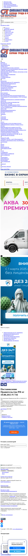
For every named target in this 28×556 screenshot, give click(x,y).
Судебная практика (5, 77)
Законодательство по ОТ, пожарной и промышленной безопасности (10, 83)
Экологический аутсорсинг (7, 135)
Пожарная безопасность (7, 111)
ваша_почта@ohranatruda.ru (11, 5)
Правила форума (5, 147)
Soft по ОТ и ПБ (9, 32)
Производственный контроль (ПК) (9, 131)
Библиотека (8, 30)
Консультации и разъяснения (8, 74)
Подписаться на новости (10, 4)
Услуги (7, 36)
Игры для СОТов (5, 169)
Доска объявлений (5, 161)
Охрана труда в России (6, 476)
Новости (7, 28)
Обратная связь (7, 1)
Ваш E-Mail (3, 446)
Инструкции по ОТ (6, 85)
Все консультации (5, 94)
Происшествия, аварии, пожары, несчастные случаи (14, 71)
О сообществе (4, 152)
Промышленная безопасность (8, 110)
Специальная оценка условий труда (10, 132)
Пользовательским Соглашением (9, 505)
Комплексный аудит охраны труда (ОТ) (11, 127)
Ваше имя (3, 444)
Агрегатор (7, 35)
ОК (5, 551)
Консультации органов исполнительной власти (13, 95)
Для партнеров (4, 119)
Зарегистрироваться (6, 554)
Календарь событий (9, 29)
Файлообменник (5, 158)
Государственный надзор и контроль (10, 67)
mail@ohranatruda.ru (6, 481)
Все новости (4, 63)
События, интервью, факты (8, 70)
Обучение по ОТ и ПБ (6, 103)
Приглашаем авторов (6, 148)
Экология (3, 114)
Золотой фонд (8, 39)
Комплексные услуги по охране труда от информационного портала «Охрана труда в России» (12, 125)
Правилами (12, 496)
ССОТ (6, 41)
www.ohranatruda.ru (17, 529)
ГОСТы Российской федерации (9, 86)
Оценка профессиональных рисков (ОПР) (11, 128)
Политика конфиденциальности (9, 491)
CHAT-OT (3, 164)
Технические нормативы (7, 87)
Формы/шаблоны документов (8, 90)
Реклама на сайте (8, 3)
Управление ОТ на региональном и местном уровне (14, 69)
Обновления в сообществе (7, 153)
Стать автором (7, 7)
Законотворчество (5, 65)
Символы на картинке (7, 465)
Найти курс (14, 432)
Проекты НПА (4, 75)
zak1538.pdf (4, 409)
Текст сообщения (5, 447)
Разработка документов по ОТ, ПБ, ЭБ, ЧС (11, 134)
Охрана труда (4, 66)
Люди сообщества (5, 155)
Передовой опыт (5, 73)
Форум (7, 38)
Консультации (8, 33)
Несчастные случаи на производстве (10, 102)
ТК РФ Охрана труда (6, 89)
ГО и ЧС (3, 113)
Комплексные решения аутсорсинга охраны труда (13, 130)
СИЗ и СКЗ (3, 109)
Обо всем (3, 78)
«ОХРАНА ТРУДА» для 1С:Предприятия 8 (12, 139)
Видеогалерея (4, 160)
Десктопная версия (5, 487)
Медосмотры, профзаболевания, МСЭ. (10, 105)
